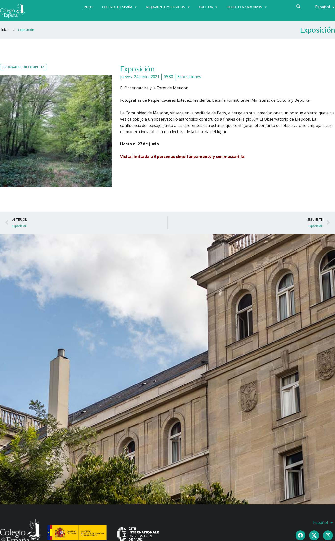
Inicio (88, 7)
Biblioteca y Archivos (244, 7)
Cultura (206, 7)
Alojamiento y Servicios (165, 7)
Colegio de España (117, 7)
